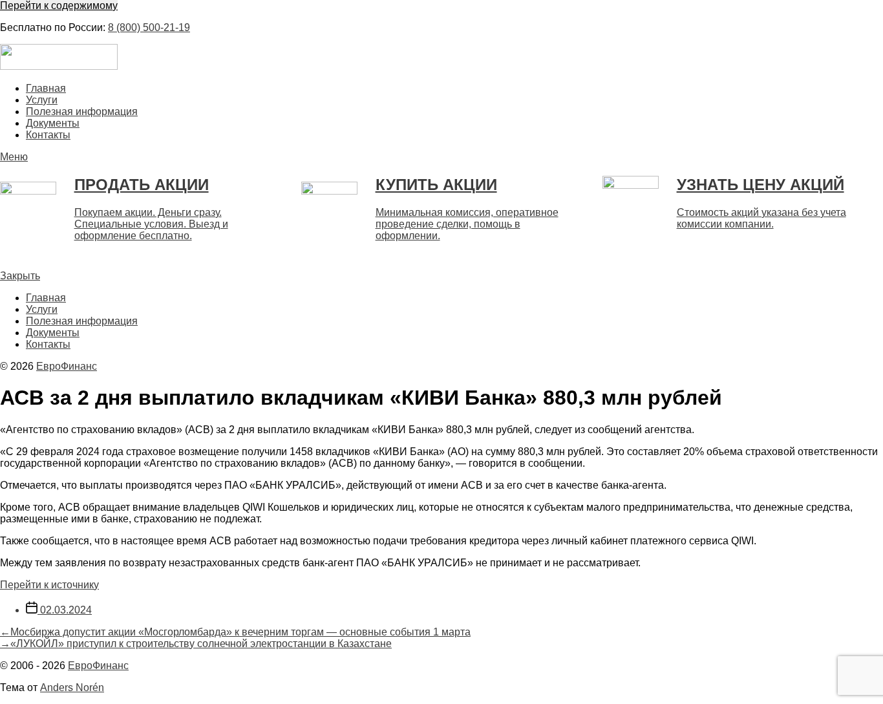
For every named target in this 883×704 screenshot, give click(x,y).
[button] (441, 157)
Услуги (42, 99)
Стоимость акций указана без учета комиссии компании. (761, 218)
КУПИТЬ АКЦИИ (436, 184)
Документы (53, 123)
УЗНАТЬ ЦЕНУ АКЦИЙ (760, 184)
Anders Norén (72, 687)
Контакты (48, 134)
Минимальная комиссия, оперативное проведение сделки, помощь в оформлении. (467, 224)
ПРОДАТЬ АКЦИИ (141, 184)
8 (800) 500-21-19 (149, 27)
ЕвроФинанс (66, 366)
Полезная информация (82, 111)
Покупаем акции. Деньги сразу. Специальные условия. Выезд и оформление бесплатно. (151, 224)
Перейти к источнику (49, 584)
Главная (46, 88)
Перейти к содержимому (59, 5)
